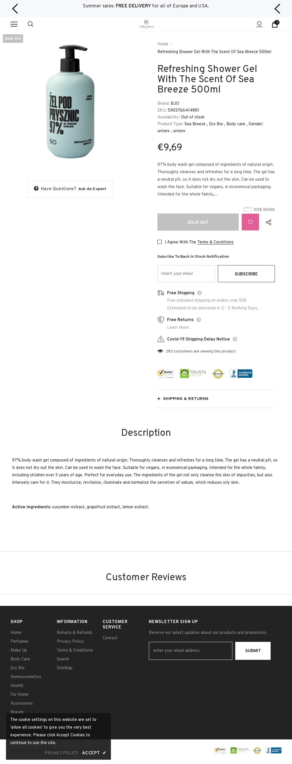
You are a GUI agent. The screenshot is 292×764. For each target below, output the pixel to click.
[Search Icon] (36, 24)
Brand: (163, 103)
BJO (175, 103)
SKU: (162, 110)
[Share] (267, 222)
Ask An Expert (92, 189)
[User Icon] (259, 24)
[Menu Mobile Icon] (14, 24)
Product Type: (170, 124)
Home (162, 44)
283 (169, 351)
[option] (146, 6)
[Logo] (146, 24)
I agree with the (180, 242)
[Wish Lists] (250, 222)
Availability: (168, 117)
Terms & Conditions (215, 242)
